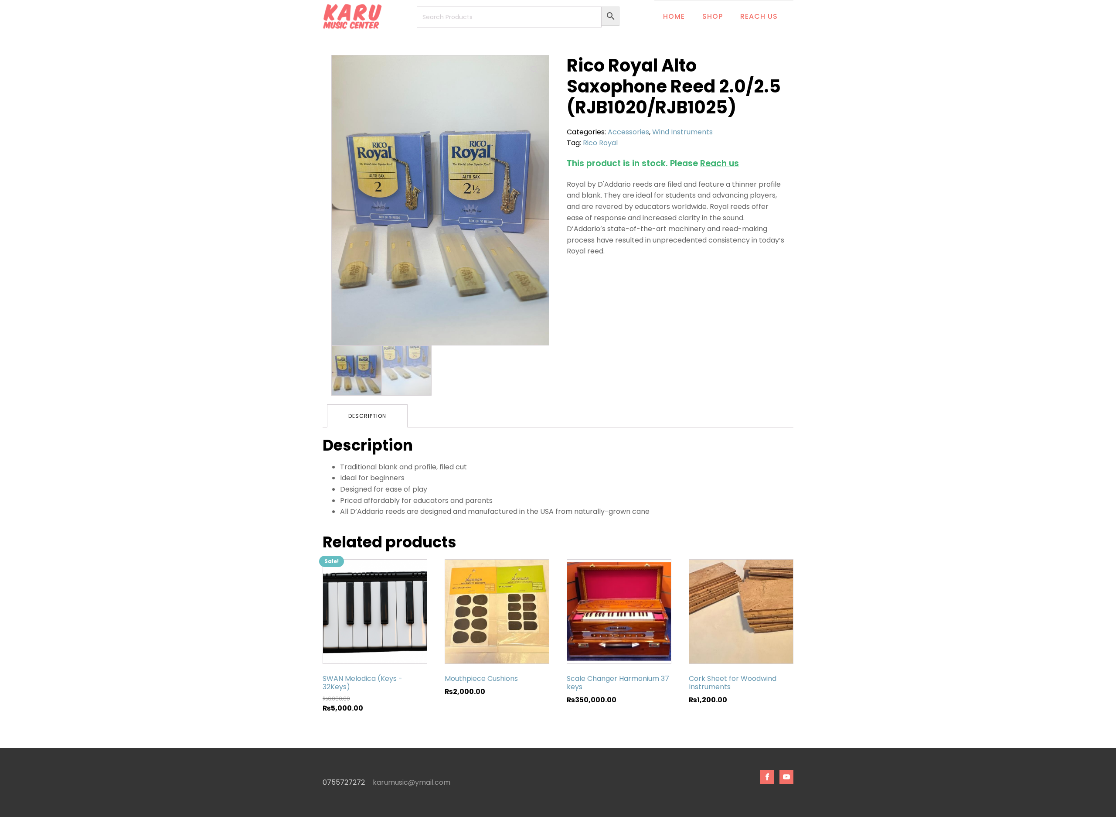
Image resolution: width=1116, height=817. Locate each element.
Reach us (759, 16)
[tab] (367, 415)
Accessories (628, 132)
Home (674, 16)
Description (367, 416)
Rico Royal (600, 143)
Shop (712, 16)
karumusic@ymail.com (411, 782)
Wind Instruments (682, 132)
